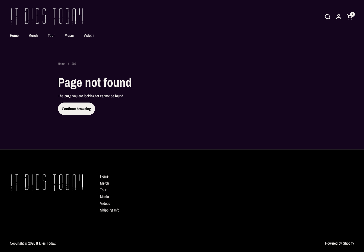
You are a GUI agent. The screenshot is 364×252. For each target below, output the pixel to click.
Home (104, 176)
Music (104, 196)
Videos (105, 203)
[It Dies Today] (47, 16)
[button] (327, 17)
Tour (103, 189)
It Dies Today (45, 243)
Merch (104, 183)
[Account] (339, 17)
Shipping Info (109, 210)
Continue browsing (76, 108)
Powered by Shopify (339, 243)
